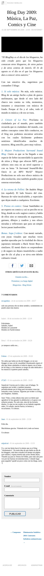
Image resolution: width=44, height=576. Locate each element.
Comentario (9, 496)
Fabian (4, 356)
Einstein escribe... (22, 277)
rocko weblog (14, 3)
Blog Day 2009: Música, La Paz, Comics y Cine (22, 18)
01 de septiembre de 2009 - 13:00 (16, 30)
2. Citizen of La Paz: (14, 119)
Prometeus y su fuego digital (22, 281)
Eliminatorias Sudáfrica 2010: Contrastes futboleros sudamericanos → (32, 537)
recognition (5, 301)
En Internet (36, 30)
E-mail (13, 486)
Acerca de (7, 565)
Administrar (36, 565)
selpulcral (5, 443)
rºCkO (4, 380)
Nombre (7, 476)
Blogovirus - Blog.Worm (22, 285)
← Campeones (15, 532)
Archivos (22, 565)
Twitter (22, 265)
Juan (3, 419)
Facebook (12, 265)
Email (31, 265)
